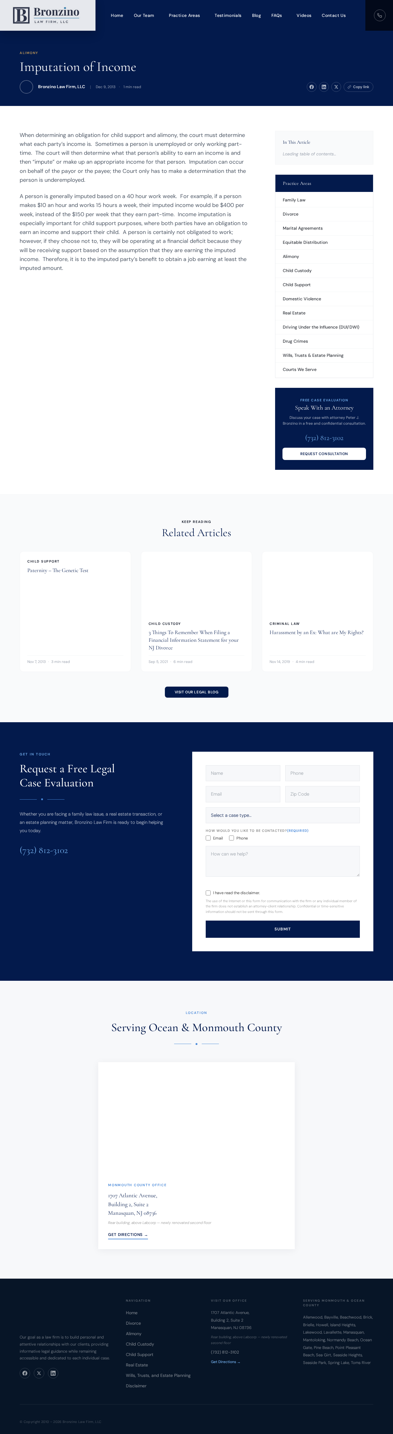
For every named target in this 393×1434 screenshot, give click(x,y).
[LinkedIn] (53, 1373)
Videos (304, 15)
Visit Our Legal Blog (197, 692)
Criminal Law (285, 624)
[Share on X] (336, 87)
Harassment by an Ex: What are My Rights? (317, 632)
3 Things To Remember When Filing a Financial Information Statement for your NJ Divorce (194, 640)
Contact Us (334, 15)
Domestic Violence (302, 299)
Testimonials (228, 15)
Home (117, 15)
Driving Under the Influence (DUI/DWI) (321, 327)
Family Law (294, 200)
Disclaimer (136, 1386)
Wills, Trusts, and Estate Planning (158, 1375)
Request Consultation (324, 453)
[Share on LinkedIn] (324, 87)
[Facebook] (25, 1373)
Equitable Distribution (305, 242)
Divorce (290, 214)
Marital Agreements (303, 228)
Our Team (144, 15)
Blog (256, 15)
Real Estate (294, 313)
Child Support (297, 284)
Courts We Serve (300, 369)
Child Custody (297, 270)
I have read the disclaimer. (236, 892)
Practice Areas (184, 15)
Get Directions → (128, 1234)
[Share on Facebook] (312, 87)
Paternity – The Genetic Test (57, 570)
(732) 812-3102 (324, 437)
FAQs (276, 15)
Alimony (29, 53)
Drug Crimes (295, 341)
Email (218, 838)
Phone (242, 838)
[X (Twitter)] (39, 1373)
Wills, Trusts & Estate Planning (313, 355)
